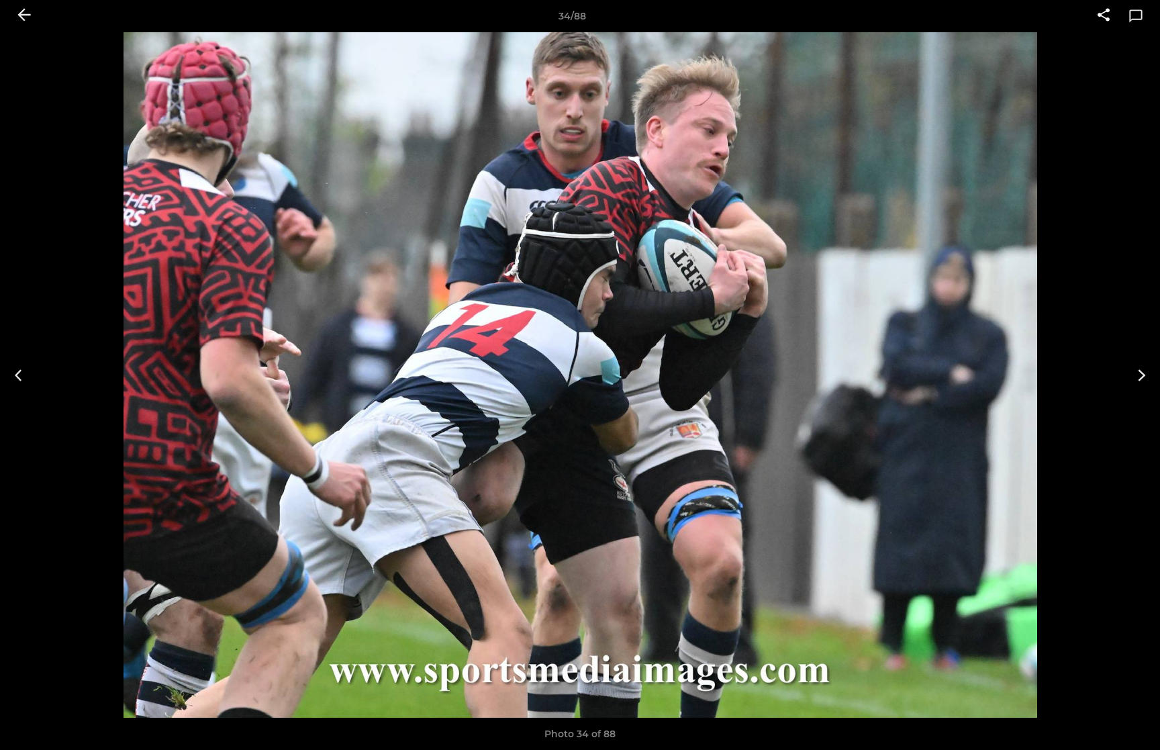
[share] (1104, 16)
